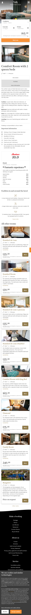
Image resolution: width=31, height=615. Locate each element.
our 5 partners (11, 591)
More (25, 254)
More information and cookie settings (10, 607)
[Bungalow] (15, 474)
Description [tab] (15, 77)
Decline (5, 611)
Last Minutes (15, 525)
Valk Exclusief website (15, 546)
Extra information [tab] (15, 85)
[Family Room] (15, 439)
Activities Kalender (15, 567)
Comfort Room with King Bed (15, 379)
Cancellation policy (15, 565)
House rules (15, 555)
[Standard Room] (15, 266)
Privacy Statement (15, 548)
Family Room (8, 447)
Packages (15, 520)
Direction (15, 544)
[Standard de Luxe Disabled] (15, 335)
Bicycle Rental (15, 531)
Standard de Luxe (10, 240)
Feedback (30, 250)
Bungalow (7, 483)
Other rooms (15, 506)
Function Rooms (15, 529)
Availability (5, 249)
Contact (15, 541)
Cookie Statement (15, 600)
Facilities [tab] (15, 81)
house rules (16, 219)
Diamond (6, 413)
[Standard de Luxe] (15, 232)
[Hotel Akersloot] (15, 3)
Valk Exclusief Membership (15, 553)
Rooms (15, 522)
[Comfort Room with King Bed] (15, 371)
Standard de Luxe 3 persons (14, 310)
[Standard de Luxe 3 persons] (15, 301)
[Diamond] (15, 405)
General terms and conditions (15, 569)
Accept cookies (16, 611)
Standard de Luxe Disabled (13, 344)
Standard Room (9, 274)
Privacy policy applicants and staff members (15, 550)
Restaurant (15, 527)
